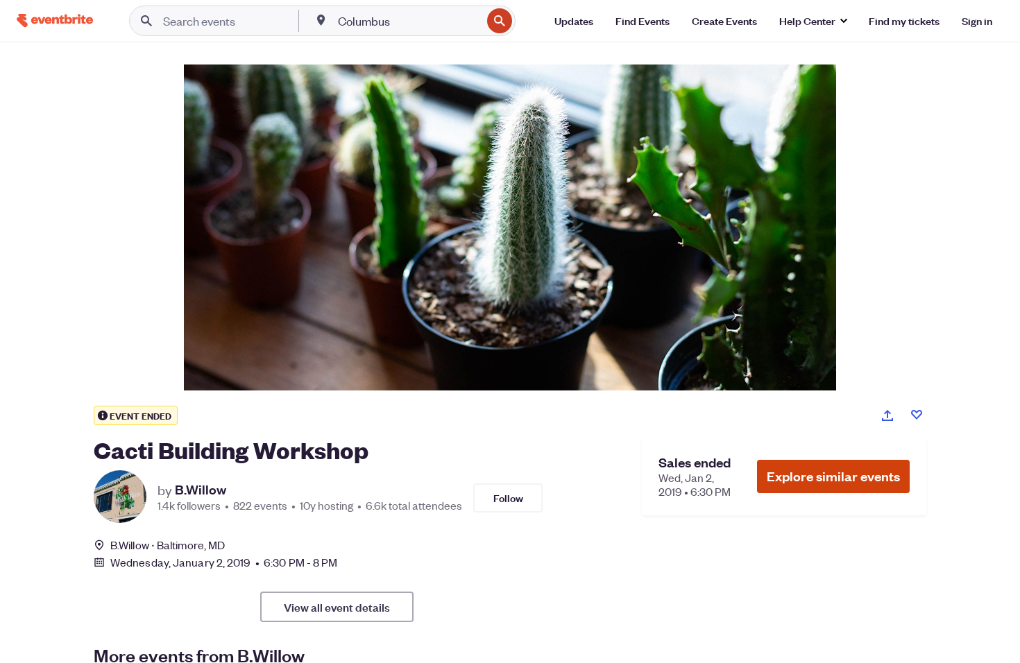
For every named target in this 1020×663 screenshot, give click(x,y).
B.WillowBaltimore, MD (167, 544)
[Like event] (916, 414)
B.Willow (200, 489)
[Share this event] (887, 415)
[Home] (55, 20)
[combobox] (408, 21)
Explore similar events (833, 476)
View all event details (337, 606)
